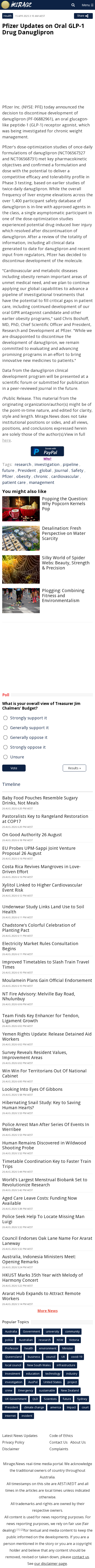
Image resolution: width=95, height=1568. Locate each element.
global (45, 470)
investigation (46, 464)
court (85, 1407)
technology (53, 1374)
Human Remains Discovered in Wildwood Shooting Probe (44, 1145)
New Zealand (70, 1390)
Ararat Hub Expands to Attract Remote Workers (41, 1296)
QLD (35, 1399)
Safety (77, 470)
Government (31, 1331)
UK (63, 1357)
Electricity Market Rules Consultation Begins (40, 946)
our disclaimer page (50, 1563)
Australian (26, 1340)
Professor (12, 1348)
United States (53, 1382)
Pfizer (7, 476)
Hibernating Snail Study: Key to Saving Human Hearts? (41, 1105)
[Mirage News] (16, 5)
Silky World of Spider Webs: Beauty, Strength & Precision (65, 563)
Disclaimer (10, 1448)
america (55, 1407)
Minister (67, 1348)
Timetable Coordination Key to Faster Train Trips (46, 1163)
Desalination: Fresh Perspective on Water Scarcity (64, 533)
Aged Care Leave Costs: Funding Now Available (39, 1200)
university (52, 1331)
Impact (71, 1407)
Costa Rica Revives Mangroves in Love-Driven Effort (41, 869)
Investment (12, 1374)
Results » (74, 768)
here (6, 440)
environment (47, 1348)
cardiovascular (65, 476)
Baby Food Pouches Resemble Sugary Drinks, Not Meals (40, 800)
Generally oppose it (29, 737)
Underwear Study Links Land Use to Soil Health (43, 909)
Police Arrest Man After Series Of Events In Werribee (45, 1127)
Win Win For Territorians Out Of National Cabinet (44, 1073)
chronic (41, 476)
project (72, 1382)
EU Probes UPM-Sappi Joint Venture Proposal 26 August (39, 850)
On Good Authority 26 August (32, 835)
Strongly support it (28, 717)
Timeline (11, 784)
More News (48, 1310)
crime (8, 1390)
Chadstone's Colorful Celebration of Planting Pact (39, 927)
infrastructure (66, 1365)
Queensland (13, 1357)
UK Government (16, 1399)
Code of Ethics (61, 1435)
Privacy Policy (13, 1442)
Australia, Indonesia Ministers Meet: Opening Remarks (39, 1259)
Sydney (82, 1399)
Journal (61, 470)
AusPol (33, 1382)
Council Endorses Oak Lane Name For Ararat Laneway (47, 1240)
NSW (60, 1340)
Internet (10, 1416)
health (29, 1348)
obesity (23, 476)
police (9, 1340)
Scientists (50, 1399)
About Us (78, 1442)
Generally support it (29, 727)
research (23, 464)
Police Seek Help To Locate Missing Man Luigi (43, 1219)
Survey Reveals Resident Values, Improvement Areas (34, 1055)
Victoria (74, 1340)
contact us (80, 1556)
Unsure (17, 756)
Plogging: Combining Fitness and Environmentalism (63, 596)
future (8, 470)
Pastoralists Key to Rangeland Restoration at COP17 (45, 818)
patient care (14, 482)
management (41, 482)
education (33, 1374)
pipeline (70, 464)
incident (27, 1416)
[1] (18, 1529)
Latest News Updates (20, 1435)
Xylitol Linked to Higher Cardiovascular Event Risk (42, 887)
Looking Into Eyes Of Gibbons (32, 1089)
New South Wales (39, 1365)
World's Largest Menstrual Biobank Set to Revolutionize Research (44, 1182)
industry (71, 1374)
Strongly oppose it (28, 747)
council (50, 1357)
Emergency (25, 1390)
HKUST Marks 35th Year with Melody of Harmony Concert (42, 1277)
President (27, 470)
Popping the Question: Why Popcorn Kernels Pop (65, 504)
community (72, 1331)
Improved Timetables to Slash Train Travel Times (45, 964)
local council (13, 1365)
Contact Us (58, 1442)
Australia (11, 1331)
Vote (14, 768)
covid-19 (76, 1357)
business (34, 1357)
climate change (34, 1407)
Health (8, 16)
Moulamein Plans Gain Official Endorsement (47, 980)
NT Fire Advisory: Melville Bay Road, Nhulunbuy (38, 996)
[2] (22, 1529)
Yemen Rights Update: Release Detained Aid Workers (47, 1036)
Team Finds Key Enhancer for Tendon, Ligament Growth (40, 1018)
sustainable (47, 1390)
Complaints (58, 1448)
